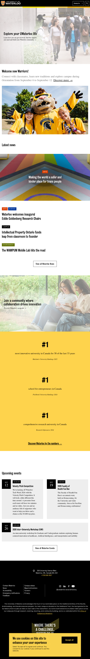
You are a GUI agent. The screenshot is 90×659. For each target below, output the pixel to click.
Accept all (69, 640)
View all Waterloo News (45, 264)
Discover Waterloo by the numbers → (45, 443)
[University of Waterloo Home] (11, 3)
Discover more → (63, 80)
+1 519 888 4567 (46, 575)
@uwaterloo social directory (66, 590)
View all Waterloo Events (45, 548)
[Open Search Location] (87, 3)
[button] (78, 3)
